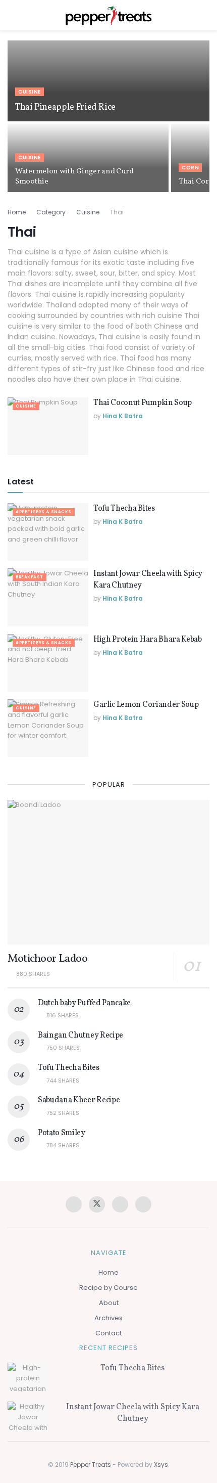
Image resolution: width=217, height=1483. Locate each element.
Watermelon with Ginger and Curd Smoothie (74, 176)
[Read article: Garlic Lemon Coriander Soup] (48, 728)
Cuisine (29, 92)
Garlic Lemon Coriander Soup (145, 704)
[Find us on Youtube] (143, 1204)
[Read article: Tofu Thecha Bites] (48, 532)
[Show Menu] (12, 15)
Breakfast (29, 577)
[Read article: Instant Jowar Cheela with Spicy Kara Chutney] (48, 597)
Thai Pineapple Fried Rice (65, 107)
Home (17, 212)
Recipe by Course (108, 1287)
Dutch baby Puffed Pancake (84, 1003)
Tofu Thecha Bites (124, 508)
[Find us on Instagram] (120, 1204)
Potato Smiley (61, 1133)
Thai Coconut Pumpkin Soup (142, 403)
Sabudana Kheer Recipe (79, 1100)
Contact (108, 1333)
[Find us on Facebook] (74, 1204)
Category (51, 212)
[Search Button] (205, 15)
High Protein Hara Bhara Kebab (147, 639)
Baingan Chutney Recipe (80, 1035)
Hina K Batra (122, 416)
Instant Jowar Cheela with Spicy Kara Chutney (132, 1413)
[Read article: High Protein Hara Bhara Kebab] (48, 663)
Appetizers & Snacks (44, 512)
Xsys (161, 1464)
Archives (108, 1318)
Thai (117, 212)
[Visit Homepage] (108, 15)
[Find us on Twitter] (97, 1204)
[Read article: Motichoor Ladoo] (108, 872)
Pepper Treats (90, 1464)
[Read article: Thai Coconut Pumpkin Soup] (48, 426)
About (109, 1303)
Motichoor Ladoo (47, 959)
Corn (190, 167)
